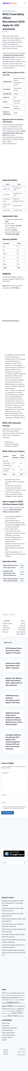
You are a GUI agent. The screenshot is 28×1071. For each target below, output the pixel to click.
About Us (22, 1049)
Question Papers (7, 1037)
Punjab (12, 1009)
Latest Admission (7, 1030)
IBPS (6, 1000)
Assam (11, 993)
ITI (12, 1000)
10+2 (4, 993)
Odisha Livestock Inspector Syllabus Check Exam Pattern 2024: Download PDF (13, 952)
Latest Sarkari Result (8, 1035)
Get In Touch (21, 1052)
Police (15, 1006)
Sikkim (6, 1011)
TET (23, 1011)
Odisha (10, 1002)
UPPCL (9, 1013)
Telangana (19, 1011)
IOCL (9, 999)
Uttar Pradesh (12, 1016)
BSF (5, 995)
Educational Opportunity (9, 1028)
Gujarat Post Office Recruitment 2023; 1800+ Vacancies (13, 665)
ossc (4, 1006)
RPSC (12, 614)
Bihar (3, 995)
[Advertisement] (14, 161)
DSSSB (13, 995)
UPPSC (14, 1013)
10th (7, 993)
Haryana (21, 997)
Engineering (6, 997)
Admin (5, 31)
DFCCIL (9, 995)
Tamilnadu (12, 1011)
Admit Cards (6, 1023)
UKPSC (6, 1013)
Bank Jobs (21, 993)
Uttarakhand (4, 1016)
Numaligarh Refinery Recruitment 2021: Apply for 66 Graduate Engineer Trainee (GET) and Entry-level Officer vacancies (13, 742)
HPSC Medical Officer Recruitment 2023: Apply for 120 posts (14, 650)
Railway (15, 1008)
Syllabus (4, 1040)
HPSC (3, 999)
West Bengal (22, 1016)
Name (4, 795)
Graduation (14, 997)
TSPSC (3, 1013)
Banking (15, 993)
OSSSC (10, 1006)
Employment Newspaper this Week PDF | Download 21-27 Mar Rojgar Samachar (13, 903)
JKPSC (14, 999)
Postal (19, 1006)
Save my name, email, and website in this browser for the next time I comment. (14, 807)
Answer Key (5, 1025)
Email (4, 802)
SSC (9, 1011)
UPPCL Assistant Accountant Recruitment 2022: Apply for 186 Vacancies (21, 627)
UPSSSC (19, 1013)
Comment (5, 773)
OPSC (17, 1003)
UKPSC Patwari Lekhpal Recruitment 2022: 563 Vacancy (7, 626)
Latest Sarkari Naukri (8, 11)
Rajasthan (6, 614)
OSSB (21, 1003)
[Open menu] (24, 3)
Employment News (19, 995)
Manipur (18, 999)
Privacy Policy (21, 1055)
